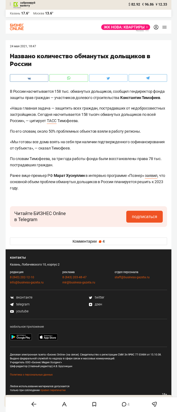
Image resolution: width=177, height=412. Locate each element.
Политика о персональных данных (31, 374)
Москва (38, 13)
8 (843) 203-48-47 (74, 277)
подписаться (144, 216)
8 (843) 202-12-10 (22, 277)
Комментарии (89, 241)
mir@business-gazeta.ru (78, 282)
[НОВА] (124, 27)
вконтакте (23, 297)
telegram (22, 304)
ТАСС (52, 120)
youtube (21, 311)
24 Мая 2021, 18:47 (23, 46)
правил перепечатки (53, 390)
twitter (99, 297)
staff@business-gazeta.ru (132, 277)
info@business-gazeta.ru (27, 282)
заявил (151, 175)
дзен (98, 304)
